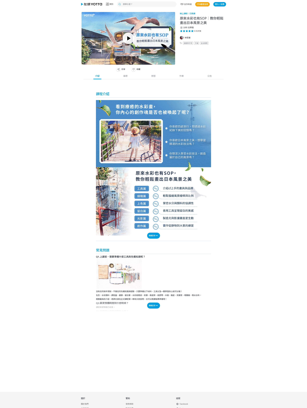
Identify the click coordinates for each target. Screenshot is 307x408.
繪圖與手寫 (188, 43)
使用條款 (129, 404)
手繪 (196, 43)
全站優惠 (204, 43)
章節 (125, 75)
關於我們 (85, 404)
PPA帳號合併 (202, 4)
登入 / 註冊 (219, 4)
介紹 (97, 75)
